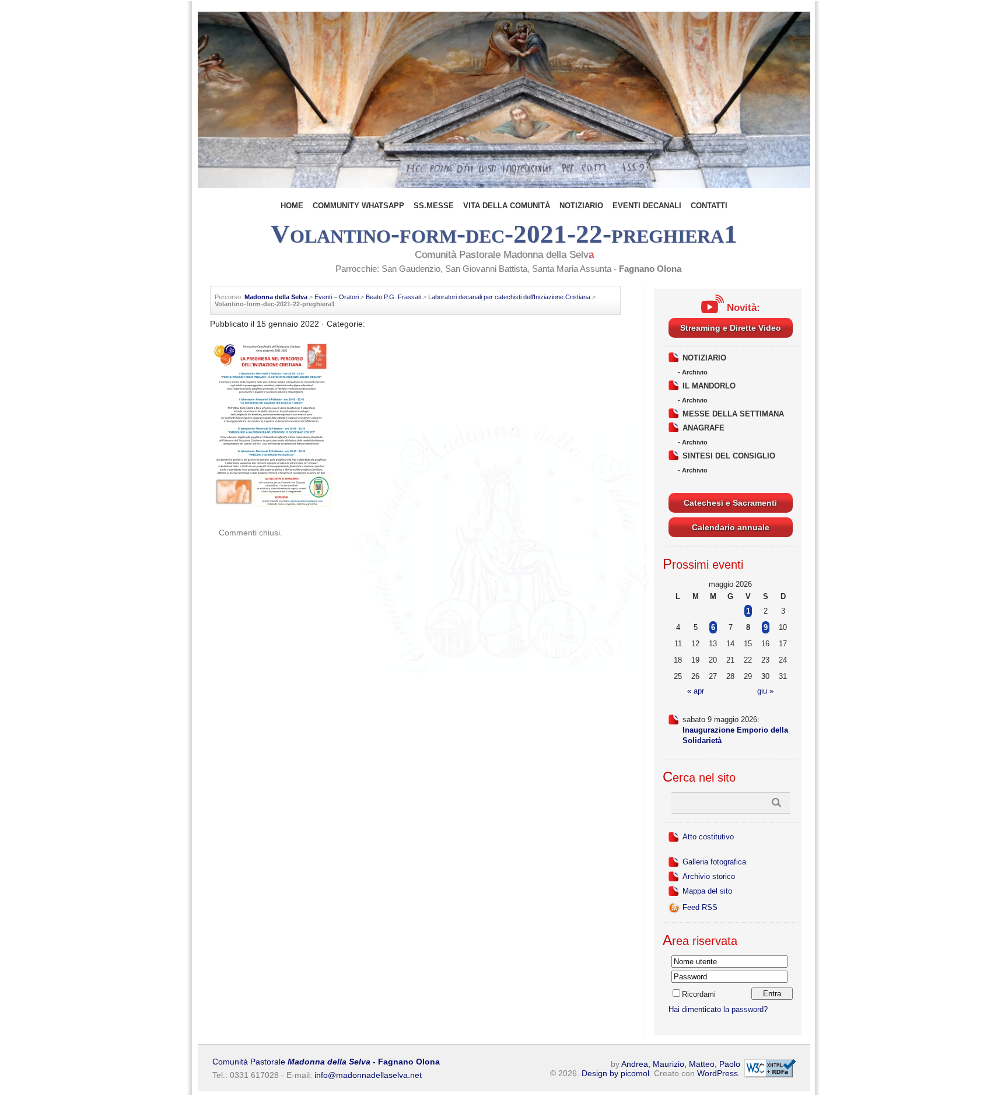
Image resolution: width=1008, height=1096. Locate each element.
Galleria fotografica (714, 861)
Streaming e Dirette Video (730, 327)
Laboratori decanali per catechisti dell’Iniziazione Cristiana (509, 296)
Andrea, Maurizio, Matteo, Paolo (680, 1064)
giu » (765, 691)
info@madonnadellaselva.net (368, 1075)
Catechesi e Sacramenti (730, 502)
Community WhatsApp (358, 205)
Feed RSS (700, 907)
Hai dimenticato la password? (718, 1009)
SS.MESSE (434, 205)
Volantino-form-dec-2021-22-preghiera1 (504, 233)
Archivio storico (708, 876)
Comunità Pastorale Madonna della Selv (504, 254)
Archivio (695, 372)
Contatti (709, 205)
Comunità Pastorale (326, 1061)
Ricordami (699, 994)
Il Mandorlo (709, 385)
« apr (695, 691)
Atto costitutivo (708, 836)
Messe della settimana (733, 413)
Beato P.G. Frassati (393, 296)
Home (292, 205)
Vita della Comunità (506, 205)
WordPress (717, 1073)
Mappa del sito (707, 891)
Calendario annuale (730, 527)
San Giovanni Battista (486, 269)
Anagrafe (703, 427)
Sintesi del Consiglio (728, 455)
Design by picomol (615, 1073)
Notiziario (581, 205)
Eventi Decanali (646, 205)
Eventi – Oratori (336, 296)
